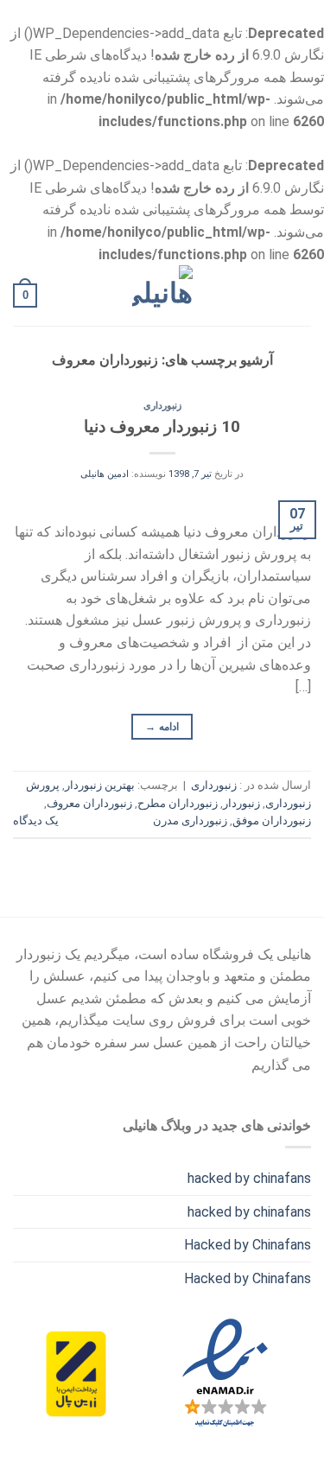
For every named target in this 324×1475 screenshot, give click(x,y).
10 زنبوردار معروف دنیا (162, 426)
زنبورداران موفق (271, 820)
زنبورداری (162, 405)
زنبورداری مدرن (190, 820)
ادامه (162, 727)
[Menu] (300, 296)
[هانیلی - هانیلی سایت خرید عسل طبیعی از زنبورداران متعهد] (162, 295)
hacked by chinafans (249, 1178)
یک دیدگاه (36, 820)
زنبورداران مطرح (177, 803)
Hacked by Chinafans (247, 1245)
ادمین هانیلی (104, 474)
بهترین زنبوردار (100, 785)
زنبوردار (241, 803)
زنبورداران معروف (89, 803)
